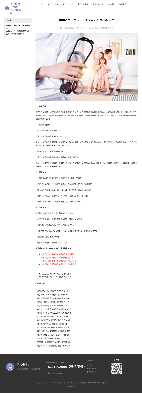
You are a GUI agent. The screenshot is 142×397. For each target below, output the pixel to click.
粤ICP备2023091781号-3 (97, 383)
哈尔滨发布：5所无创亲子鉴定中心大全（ (53, 346)
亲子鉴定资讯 (98, 4)
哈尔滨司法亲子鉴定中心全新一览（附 (52, 306)
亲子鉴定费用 (83, 4)
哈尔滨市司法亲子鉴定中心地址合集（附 (53, 291)
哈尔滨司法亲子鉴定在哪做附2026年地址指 (54, 298)
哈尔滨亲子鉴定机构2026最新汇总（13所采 (54, 313)
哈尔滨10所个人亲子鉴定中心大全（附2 (52, 324)
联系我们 (122, 4)
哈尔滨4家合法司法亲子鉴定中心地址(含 (53, 335)
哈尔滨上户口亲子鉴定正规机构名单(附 (52, 317)
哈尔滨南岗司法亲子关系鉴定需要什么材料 (56, 274)
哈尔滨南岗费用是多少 (57, 258)
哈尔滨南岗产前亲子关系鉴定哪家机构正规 (56, 277)
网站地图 (71, 387)
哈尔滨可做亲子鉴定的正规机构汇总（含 (53, 302)
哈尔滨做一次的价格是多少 (58, 264)
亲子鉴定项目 (52, 4)
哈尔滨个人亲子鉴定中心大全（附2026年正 (54, 309)
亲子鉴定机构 (68, 4)
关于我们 (111, 4)
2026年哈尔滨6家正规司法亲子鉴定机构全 (53, 342)
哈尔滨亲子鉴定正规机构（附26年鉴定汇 (53, 295)
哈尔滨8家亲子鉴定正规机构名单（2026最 (53, 320)
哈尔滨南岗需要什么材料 (58, 254)
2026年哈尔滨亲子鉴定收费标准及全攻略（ (54, 338)
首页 (41, 4)
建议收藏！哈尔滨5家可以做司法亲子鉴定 (53, 331)
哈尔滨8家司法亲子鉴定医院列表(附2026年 (54, 327)
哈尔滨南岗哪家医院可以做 (58, 261)
